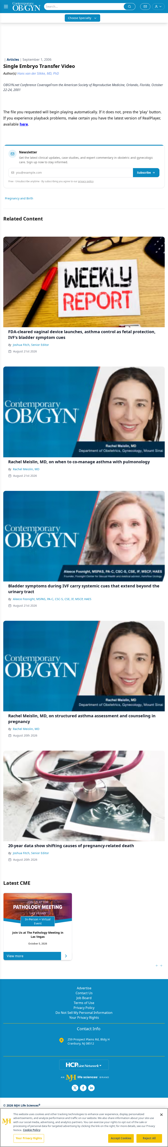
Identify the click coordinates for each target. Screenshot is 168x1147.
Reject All (149, 1138)
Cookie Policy (31, 1130)
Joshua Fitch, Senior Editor (31, 345)
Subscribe (144, 172)
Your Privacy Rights (84, 1017)
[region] (84, 1127)
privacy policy (85, 181)
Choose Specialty (79, 18)
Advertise (84, 988)
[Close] (161, 1114)
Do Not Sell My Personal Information (84, 1012)
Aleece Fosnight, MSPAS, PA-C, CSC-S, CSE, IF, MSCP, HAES (52, 599)
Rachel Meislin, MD (26, 469)
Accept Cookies (121, 1138)
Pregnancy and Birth (19, 198)
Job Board (84, 998)
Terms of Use (84, 1003)
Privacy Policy (84, 1007)
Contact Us (84, 993)
